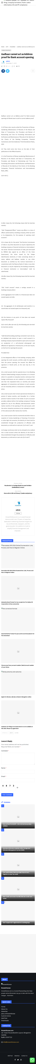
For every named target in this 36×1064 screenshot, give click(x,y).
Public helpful (6, 50)
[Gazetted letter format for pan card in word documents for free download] (18, 619)
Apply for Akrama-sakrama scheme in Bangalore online (16, 697)
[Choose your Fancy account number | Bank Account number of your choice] (18, 651)
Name (3, 768)
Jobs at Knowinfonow (8, 1014)
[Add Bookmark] (33, 70)
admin (8, 61)
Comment (5, 751)
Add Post (4, 1018)
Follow (18, 513)
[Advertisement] (18, 26)
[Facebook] (15, 1060)
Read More (10, 995)
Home (3, 1007)
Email (3, 776)
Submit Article (6, 1016)
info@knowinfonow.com (11, 1042)
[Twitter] (18, 1060)
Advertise (4, 1011)
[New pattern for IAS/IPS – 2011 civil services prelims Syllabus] (18, 816)
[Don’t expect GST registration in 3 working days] (18, 913)
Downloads (5, 1020)
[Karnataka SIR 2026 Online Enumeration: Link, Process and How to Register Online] (18, 556)
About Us (4, 1009)
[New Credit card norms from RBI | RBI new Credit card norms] (18, 889)
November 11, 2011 (11, 63)
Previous (5, 733)
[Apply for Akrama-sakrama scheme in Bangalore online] (18, 683)
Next (11, 733)
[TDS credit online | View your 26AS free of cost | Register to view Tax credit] (18, 865)
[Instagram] (21, 1060)
